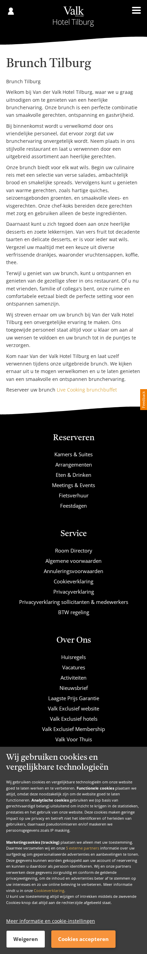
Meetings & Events (73, 485)
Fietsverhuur (74, 495)
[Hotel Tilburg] (73, 16)
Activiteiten (73, 677)
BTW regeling (73, 612)
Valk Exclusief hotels (73, 718)
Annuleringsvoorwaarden (73, 571)
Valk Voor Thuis (73, 739)
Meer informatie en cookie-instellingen (50, 921)
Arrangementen (73, 464)
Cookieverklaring (49, 890)
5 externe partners (82, 848)
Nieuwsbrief (73, 687)
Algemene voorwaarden (73, 560)
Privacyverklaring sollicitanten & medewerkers (73, 601)
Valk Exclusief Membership (73, 729)
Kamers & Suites (73, 454)
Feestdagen (73, 505)
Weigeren (25, 939)
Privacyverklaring (73, 591)
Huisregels (73, 657)
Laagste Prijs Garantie (73, 698)
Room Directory (73, 550)
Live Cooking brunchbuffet (87, 389)
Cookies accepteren (83, 939)
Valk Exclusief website (73, 708)
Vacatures (73, 667)
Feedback (143, 399)
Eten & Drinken (73, 474)
